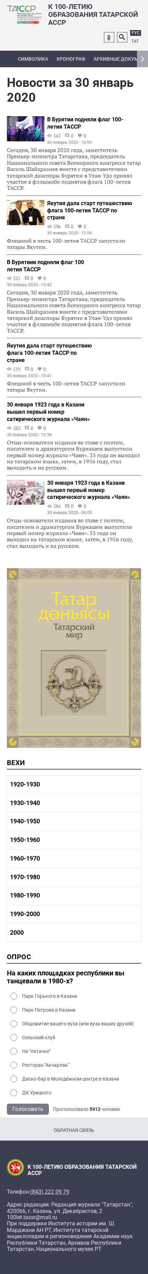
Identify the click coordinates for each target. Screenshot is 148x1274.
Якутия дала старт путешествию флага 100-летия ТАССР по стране (89, 210)
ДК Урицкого (36, 1092)
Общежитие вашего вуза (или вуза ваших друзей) (78, 1023)
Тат (135, 41)
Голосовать (27, 1109)
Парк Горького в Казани (49, 996)
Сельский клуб (38, 1037)
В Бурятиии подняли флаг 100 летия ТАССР (45, 266)
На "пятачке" (36, 1051)
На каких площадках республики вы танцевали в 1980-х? (66, 977)
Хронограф (70, 59)
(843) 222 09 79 (49, 1192)
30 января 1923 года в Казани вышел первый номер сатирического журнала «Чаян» (48, 411)
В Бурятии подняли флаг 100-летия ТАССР (85, 123)
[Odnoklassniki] (109, 37)
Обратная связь (74, 1130)
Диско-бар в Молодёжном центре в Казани (70, 1079)
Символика (33, 59)
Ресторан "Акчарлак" (45, 1065)
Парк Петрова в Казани (48, 1010)
